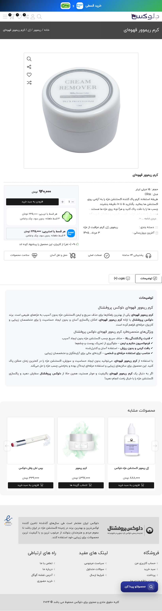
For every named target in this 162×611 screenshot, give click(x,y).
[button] (33, 16)
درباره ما (48, 569)
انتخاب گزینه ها (78, 485)
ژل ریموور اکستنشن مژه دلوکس (131, 468)
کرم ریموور (81, 468)
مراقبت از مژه (91, 227)
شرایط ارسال (97, 575)
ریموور (37, 30)
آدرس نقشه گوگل (42, 575)
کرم (102, 227)
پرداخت (151, 575)
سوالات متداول (95, 569)
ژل (29, 30)
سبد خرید (149, 569)
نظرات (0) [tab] (119, 278)
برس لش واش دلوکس (31, 468)
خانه (46, 30)
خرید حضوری (45, 581)
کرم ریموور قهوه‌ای (141, 30)
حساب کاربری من (145, 563)
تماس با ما (46, 563)
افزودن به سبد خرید (32, 202)
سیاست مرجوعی (94, 563)
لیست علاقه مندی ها (142, 581)
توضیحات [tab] (146, 278)
